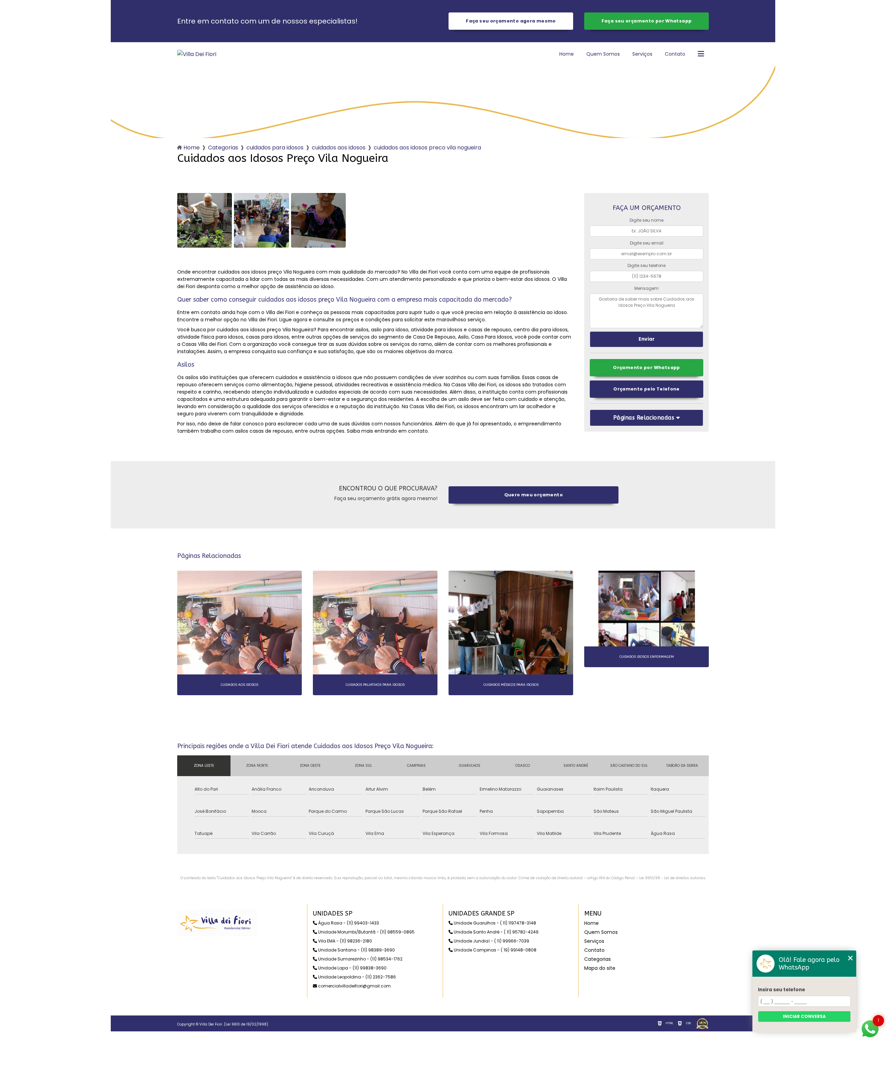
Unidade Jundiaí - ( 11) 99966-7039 (491, 941)
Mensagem (646, 288)
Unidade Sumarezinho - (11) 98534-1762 (360, 959)
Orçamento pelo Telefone (646, 389)
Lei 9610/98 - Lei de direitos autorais (672, 878)
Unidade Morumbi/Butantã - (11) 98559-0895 (366, 932)
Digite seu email (646, 243)
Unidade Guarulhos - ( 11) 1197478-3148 (494, 923)
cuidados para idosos (275, 147)
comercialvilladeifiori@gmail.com (354, 986)
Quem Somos (603, 53)
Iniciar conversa (804, 1016)
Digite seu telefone (646, 265)
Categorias (223, 147)
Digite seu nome (646, 220)
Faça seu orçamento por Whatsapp (647, 21)
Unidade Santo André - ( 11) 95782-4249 (496, 932)
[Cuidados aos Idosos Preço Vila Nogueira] (204, 220)
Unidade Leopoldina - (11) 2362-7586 (356, 977)
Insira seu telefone (781, 989)
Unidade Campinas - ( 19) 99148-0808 (494, 950)
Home (566, 53)
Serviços (642, 53)
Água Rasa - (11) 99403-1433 (348, 923)
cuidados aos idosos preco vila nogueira (427, 147)
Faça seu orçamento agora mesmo (510, 21)
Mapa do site (599, 968)
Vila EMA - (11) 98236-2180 (344, 941)
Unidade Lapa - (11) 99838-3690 (352, 968)
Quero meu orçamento (533, 495)
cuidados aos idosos (338, 147)
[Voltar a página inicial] (196, 54)
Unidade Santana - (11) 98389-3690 (356, 950)
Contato (675, 53)
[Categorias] (701, 54)
